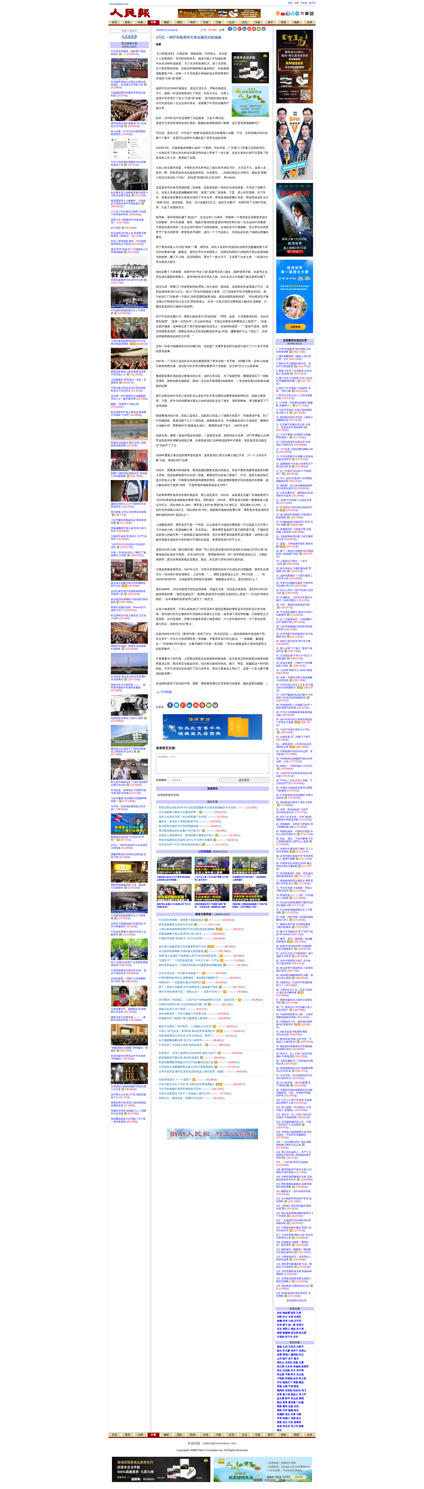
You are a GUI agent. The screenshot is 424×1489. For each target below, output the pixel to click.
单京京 (286, 1426)
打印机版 (166, 692)
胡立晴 (302, 1332)
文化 (244, 22)
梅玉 (279, 1430)
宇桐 (287, 1374)
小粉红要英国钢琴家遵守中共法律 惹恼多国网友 (201, 929)
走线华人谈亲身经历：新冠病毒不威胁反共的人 (199, 835)
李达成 (294, 1398)
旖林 (279, 1410)
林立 (298, 1418)
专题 (257, 22)
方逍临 (280, 1336)
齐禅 (279, 1418)
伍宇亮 (297, 1321)
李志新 (280, 1374)
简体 (290, 3)
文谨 (290, 1316)
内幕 (140, 22)
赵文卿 (280, 1398)
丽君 (293, 1312)
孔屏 (298, 1312)
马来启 (292, 1346)
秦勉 (279, 1346)
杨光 (279, 1350)
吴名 (279, 1328)
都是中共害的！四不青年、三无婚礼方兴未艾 (198, 1026)
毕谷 (279, 1382)
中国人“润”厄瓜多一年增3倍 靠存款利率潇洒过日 (202, 1031)
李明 (285, 1321)
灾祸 (205, 22)
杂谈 (309, 22)
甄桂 (301, 1382)
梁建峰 (286, 1332)
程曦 (279, 1321)
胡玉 (279, 1370)
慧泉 (296, 1386)
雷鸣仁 (286, 1354)
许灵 (290, 1422)
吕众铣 (300, 1374)
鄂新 (279, 1406)
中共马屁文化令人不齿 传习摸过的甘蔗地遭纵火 (202, 1084)
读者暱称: (161, 780)
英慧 (279, 1386)
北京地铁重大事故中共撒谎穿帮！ (193, 812)
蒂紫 (295, 1382)
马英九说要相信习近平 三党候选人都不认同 (195, 1093)
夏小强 (286, 1394)
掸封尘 (280, 1362)
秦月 (296, 1358)
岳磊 (290, 1406)
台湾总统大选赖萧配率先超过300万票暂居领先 (199, 1066)
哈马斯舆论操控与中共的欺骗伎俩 (190, 826)
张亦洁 (297, 1390)
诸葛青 (297, 1422)
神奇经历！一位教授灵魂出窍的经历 (193, 982)
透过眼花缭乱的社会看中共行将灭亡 (193, 830)
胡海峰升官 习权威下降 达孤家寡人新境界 (195, 1018)
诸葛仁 (286, 1418)
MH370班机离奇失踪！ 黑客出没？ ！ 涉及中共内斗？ (203, 991)
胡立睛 (280, 1366)
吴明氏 (288, 1362)
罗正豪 (286, 1350)
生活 (231, 22)
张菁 (279, 1354)
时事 (153, 22)
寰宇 (270, 22)
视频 (296, 22)
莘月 (293, 1374)
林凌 (279, 1426)
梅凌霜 (286, 1312)
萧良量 (292, 1402)
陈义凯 (302, 1378)
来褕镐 (297, 1366)
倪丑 (285, 1422)
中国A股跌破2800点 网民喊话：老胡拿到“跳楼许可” (200, 977)
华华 (285, 1410)
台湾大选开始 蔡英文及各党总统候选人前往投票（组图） (203, 1071)
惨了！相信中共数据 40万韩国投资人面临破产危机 (202, 987)
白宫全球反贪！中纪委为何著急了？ (193, 973)
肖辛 (295, 1336)
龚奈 (293, 1328)
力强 (290, 1321)
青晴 (301, 1398)
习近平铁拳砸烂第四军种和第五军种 (191, 1088)
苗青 (279, 1394)
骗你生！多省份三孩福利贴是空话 (190, 821)
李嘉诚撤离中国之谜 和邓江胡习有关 (192, 933)
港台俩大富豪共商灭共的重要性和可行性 (197, 946)
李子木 (288, 1336)
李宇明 (300, 1370)
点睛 (285, 1386)
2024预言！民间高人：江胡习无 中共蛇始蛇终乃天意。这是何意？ (211, 999)
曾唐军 (305, 1366)
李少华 (294, 1426)
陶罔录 (280, 1390)
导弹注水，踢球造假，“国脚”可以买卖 (192, 1098)
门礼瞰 (300, 1402)
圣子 (290, 1358)
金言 (295, 1378)
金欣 (279, 1312)
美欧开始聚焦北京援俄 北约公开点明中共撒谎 (198, 839)
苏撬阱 (280, 1414)
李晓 (293, 1418)
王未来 (288, 1366)
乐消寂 (286, 1370)
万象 (218, 22)
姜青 (285, 1402)
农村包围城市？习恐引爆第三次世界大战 (194, 1013)
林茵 (295, 1362)
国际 (179, 22)
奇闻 (192, 22)
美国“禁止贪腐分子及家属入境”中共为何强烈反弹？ (202, 955)
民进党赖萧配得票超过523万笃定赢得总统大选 (199, 1062)
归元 (301, 1354)
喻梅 (290, 1410)
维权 (283, 22)
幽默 (166, 22)
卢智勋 (280, 1378)
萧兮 (285, 1325)
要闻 (127, 22)
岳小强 (300, 1328)
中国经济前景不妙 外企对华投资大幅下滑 (196, 1004)
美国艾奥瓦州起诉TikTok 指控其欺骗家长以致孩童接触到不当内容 (208, 807)
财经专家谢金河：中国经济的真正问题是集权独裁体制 (203, 965)
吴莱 (293, 1414)
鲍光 (279, 1402)
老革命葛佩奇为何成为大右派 (189, 924)
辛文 (285, 1316)
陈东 (296, 1410)
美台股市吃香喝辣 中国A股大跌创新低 (195, 951)
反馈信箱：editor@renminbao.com (212, 1443)
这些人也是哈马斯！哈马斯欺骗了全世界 (193, 816)
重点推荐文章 (129, 43)
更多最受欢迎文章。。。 (300, 1300)
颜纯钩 (294, 1354)
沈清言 (297, 1316)
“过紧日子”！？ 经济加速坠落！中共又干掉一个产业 (202, 960)
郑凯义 (286, 1328)
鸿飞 (303, 1390)
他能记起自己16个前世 (183, 1009)
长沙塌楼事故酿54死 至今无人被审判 (191, 1040)
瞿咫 (285, 1406)
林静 (279, 1332)
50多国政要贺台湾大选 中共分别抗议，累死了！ (198, 1035)
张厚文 (300, 1325)
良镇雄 (288, 1378)
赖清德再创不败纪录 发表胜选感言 (192, 1057)
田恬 (296, 1406)
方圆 (301, 1362)
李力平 (302, 1394)
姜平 (287, 1398)
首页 (114, 22)
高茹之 (294, 1394)
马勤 (298, 1414)
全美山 (302, 1350)
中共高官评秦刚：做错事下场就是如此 (197, 919)
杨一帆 (292, 1325)
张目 (287, 1414)
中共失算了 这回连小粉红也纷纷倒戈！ (194, 1044)
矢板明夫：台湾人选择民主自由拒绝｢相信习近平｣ (201, 1053)
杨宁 (285, 1358)
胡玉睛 (294, 1332)
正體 (296, 3)
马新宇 (300, 1346)
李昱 (279, 1325)
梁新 (279, 1422)
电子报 (312, 3)
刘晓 (279, 1316)
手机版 (304, 3)
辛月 (293, 1370)
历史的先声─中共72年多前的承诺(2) (193, 844)
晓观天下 (287, 1382)
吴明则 (288, 1390)
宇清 (290, 1386)
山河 (279, 1358)
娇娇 (301, 1426)
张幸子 (294, 1350)
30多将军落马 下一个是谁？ (188, 1079)
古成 (285, 1346)
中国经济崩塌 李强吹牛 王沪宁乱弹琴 (192, 938)
